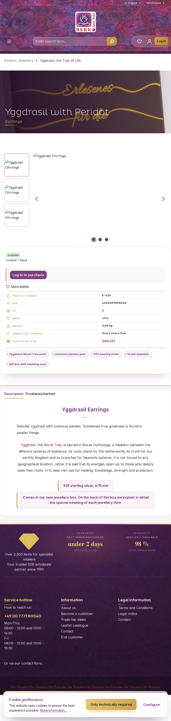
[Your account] (150, 41)
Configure (151, 705)
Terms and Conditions (135, 608)
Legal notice (127, 614)
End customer (72, 637)
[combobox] (70, 41)
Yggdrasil (74, 409)
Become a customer (77, 614)
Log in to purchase (28, 275)
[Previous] (36, 198)
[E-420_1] (100, 198)
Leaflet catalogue (74, 625)
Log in (161, 41)
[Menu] (9, 41)
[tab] (14, 394)
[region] (85, 198)
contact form (31, 663)
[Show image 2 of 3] (100, 239)
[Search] (112, 41)
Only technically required (111, 704)
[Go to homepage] (85, 21)
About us (68, 608)
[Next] (163, 198)
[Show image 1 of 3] (93, 239)
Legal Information (134, 600)
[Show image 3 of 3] (106, 239)
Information (155, 3)
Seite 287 (108, 340)
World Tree (53, 445)
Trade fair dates (73, 619)
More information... (53, 710)
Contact (67, 631)
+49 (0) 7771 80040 (22, 616)
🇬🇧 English (132, 3)
